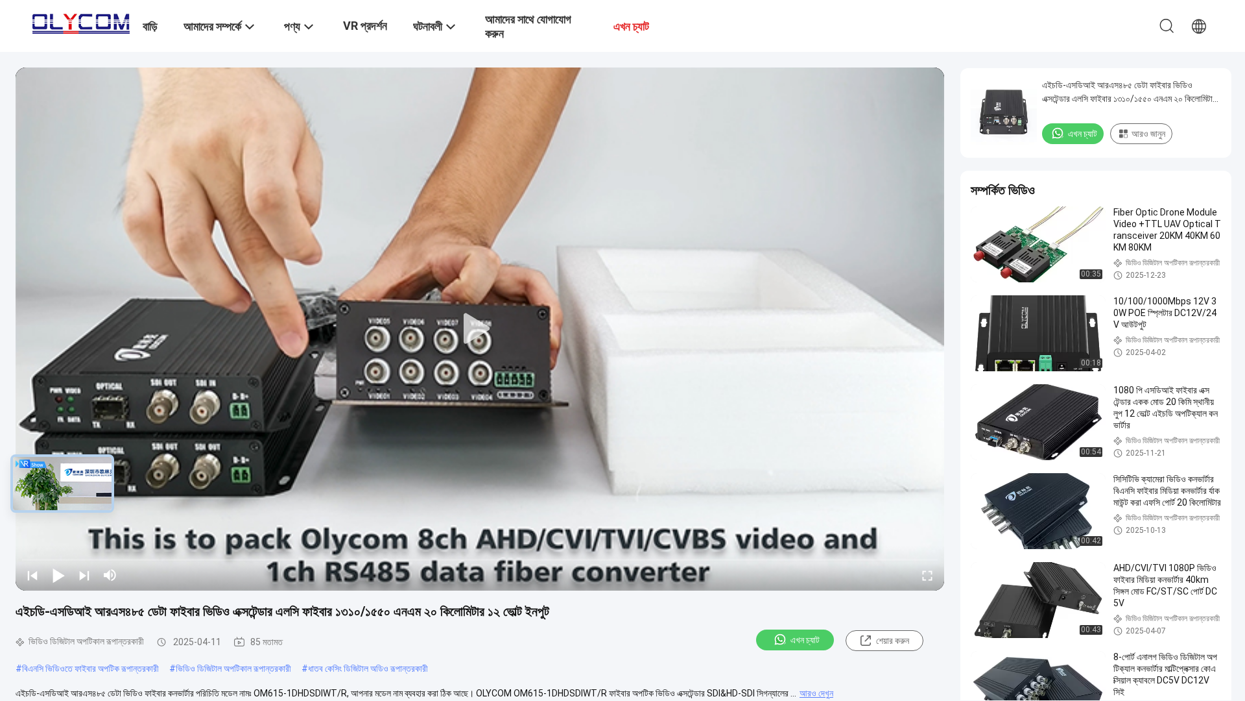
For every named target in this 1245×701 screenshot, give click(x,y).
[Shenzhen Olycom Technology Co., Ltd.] (81, 21)
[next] (84, 575)
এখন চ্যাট (805, 640)
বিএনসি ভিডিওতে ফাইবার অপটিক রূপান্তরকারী (90, 668)
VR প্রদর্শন (365, 25)
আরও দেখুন (816, 693)
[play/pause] (58, 575)
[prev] (32, 575)
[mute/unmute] (110, 575)
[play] (480, 329)
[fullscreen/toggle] (927, 575)
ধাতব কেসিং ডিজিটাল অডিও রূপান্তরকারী (368, 668)
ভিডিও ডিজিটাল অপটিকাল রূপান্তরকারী (233, 668)
